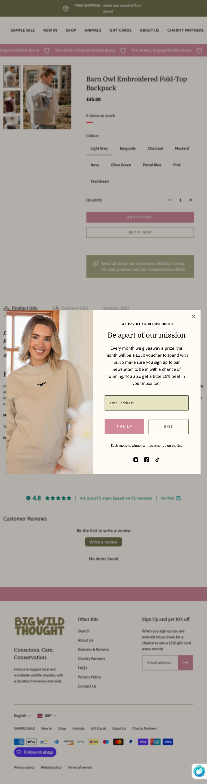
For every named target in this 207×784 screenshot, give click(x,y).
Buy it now (140, 232)
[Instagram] (136, 459)
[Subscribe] (185, 662)
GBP (48, 715)
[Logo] (39, 627)
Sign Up (124, 427)
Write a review (103, 541)
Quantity (94, 200)
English (20, 715)
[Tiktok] (157, 459)
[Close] (193, 317)
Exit (168, 427)
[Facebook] (146, 459)
